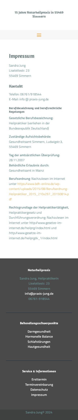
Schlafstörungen (39, 341)
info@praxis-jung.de (39, 293)
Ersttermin (39, 379)
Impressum (39, 394)
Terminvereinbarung (39, 384)
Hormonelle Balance (39, 336)
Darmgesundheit (39, 331)
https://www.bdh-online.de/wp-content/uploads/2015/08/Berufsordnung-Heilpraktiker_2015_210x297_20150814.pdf (39, 191)
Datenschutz (39, 389)
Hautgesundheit (39, 346)
